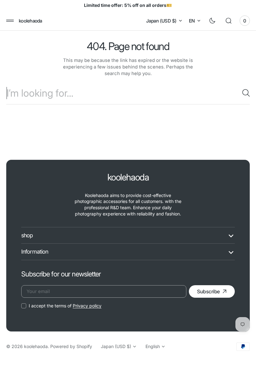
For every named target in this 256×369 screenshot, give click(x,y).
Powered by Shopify (71, 346)
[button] (10, 20)
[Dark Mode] (212, 21)
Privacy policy (87, 305)
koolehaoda (36, 346)
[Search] (243, 93)
